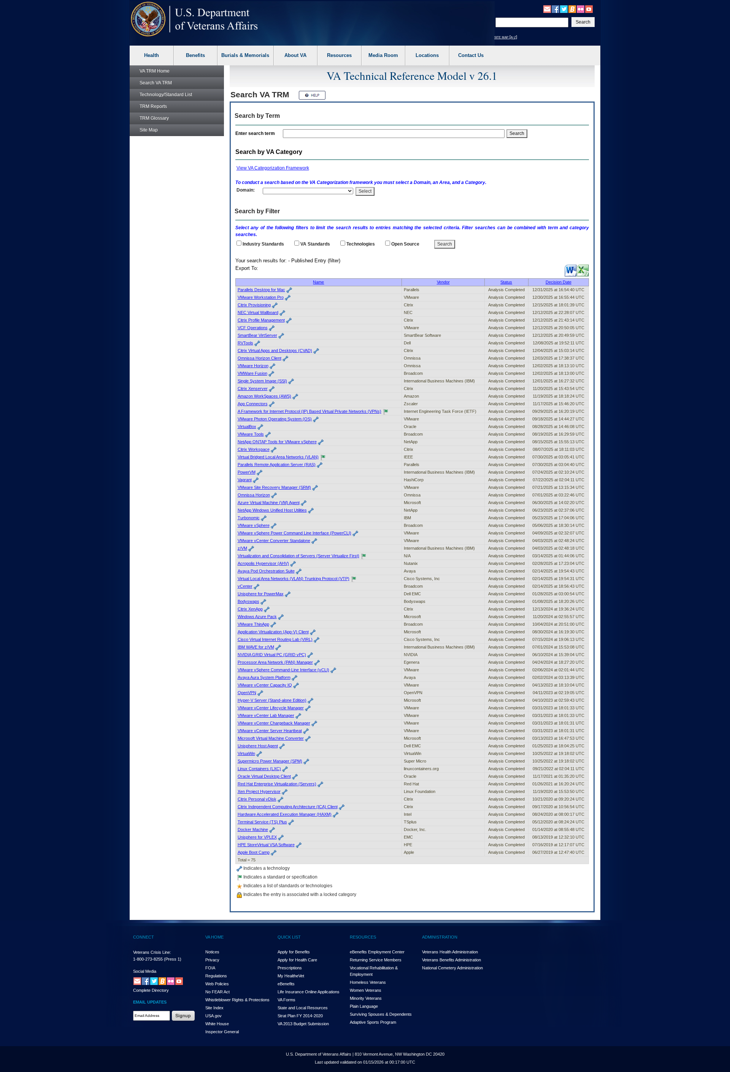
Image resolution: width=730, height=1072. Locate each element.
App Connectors (253, 403)
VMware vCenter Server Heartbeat (270, 730)
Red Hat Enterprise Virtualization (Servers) (277, 784)
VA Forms (286, 999)
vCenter (245, 586)
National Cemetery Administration (452, 968)
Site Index (214, 1007)
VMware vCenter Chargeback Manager (274, 723)
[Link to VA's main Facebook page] (555, 8)
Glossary (154, 118)
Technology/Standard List (166, 94)
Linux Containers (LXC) (259, 768)
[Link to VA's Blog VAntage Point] (572, 8)
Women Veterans (365, 990)
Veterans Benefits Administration (451, 960)
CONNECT (143, 937)
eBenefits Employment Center (377, 952)
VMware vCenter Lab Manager (266, 715)
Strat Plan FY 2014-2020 (300, 1015)
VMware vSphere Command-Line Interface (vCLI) (283, 670)
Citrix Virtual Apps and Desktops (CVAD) (275, 350)
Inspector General (222, 1031)
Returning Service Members (376, 960)
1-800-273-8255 (148, 959)
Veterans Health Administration (450, 952)
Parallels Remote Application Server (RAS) (277, 464)
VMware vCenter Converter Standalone (274, 540)
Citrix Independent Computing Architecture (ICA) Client (288, 806)
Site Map (149, 130)
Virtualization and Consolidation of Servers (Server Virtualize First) (298, 555)
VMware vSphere (254, 525)
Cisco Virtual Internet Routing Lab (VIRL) (275, 639)
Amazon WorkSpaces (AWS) (264, 396)
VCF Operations (253, 327)
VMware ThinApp (253, 624)
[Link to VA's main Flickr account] (580, 8)
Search (156, 83)
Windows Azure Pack (257, 616)
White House (217, 1023)
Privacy (212, 960)
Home (155, 71)
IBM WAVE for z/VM (256, 647)
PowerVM (247, 472)
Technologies (360, 244)
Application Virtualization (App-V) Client (273, 632)
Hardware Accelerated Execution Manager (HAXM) (285, 814)
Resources (339, 55)
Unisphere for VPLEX (257, 837)
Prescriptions (290, 968)
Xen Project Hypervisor (259, 791)
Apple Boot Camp (254, 852)
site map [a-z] (505, 37)
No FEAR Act (217, 992)
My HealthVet (291, 976)
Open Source (405, 244)
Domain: (245, 190)
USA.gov (213, 1015)
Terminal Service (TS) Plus (262, 822)
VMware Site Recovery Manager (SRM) (274, 487)
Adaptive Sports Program (373, 1022)
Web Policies (217, 984)
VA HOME (214, 937)
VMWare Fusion (252, 373)
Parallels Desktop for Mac (261, 289)
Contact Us (471, 55)
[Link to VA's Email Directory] (547, 8)
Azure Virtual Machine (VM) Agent (269, 502)
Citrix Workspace (254, 449)
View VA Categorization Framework (272, 168)
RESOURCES (363, 937)
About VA (295, 55)
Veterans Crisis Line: (152, 952)
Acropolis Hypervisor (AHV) (263, 563)
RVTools (245, 343)
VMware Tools (251, 434)
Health (151, 55)
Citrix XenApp (250, 609)
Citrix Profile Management (261, 320)
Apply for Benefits (294, 952)
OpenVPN (247, 692)
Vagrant (245, 479)
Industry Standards (263, 244)
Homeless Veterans (368, 982)
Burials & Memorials (245, 55)
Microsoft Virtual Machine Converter (271, 738)
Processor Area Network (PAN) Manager (275, 662)
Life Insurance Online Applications (309, 992)
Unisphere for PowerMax (261, 594)
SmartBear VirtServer (257, 335)
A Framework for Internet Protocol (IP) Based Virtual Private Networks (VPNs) (309, 411)
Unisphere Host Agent (258, 746)
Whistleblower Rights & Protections (237, 999)
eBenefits (286, 984)
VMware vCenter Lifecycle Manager (271, 708)
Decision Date (558, 282)
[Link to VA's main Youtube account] (589, 8)
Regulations (216, 976)
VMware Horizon (253, 365)
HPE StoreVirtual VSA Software (266, 844)
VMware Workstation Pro (261, 297)
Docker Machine (253, 829)
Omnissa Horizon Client (259, 358)
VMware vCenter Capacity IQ (265, 685)
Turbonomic (249, 517)
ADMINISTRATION (439, 937)
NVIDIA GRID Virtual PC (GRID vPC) (272, 654)
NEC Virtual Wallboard (258, 312)
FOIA (210, 968)
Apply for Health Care (297, 960)
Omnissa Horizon (254, 495)
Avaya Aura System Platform (264, 677)
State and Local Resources (303, 1007)
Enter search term (256, 133)
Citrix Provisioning (254, 305)
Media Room (383, 55)
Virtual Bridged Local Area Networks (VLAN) (278, 457)
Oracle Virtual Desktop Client (264, 776)
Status (506, 282)
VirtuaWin (246, 753)
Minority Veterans (366, 998)
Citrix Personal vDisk (257, 799)
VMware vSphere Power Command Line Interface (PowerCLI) (294, 533)
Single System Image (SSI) (262, 381)
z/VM (242, 548)
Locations (427, 55)
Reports (153, 106)
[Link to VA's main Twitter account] (564, 8)
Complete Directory (151, 990)
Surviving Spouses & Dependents (381, 1014)
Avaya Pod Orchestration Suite (266, 571)
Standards (315, 244)
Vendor (443, 282)
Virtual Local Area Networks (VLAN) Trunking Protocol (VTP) (293, 578)
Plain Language (364, 1006)
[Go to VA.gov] (194, 19)
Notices (212, 952)
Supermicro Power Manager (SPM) (270, 761)
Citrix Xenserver (253, 388)
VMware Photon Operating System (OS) (275, 419)
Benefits (195, 55)
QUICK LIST (289, 937)
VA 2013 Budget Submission (303, 1023)
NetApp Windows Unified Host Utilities (272, 510)
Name (318, 282)
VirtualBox (247, 426)
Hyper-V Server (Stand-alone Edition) (272, 700)
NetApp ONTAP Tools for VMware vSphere (277, 441)
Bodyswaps (248, 601)
